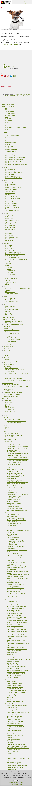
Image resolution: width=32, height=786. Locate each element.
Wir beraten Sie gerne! (8, 7)
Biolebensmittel (9, 182)
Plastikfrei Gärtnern (10, 227)
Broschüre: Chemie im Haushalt (15, 445)
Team (5, 415)
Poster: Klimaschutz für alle (14, 498)
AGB (28, 95)
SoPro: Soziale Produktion (14, 755)
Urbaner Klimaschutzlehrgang (15, 597)
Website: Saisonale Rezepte (14, 508)
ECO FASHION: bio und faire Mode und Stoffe (17, 288)
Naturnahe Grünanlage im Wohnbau (17, 550)
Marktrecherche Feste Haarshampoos (17, 482)
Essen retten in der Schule (14, 610)
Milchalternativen (10, 202)
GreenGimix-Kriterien (13, 338)
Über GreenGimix (12, 341)
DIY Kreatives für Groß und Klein (14, 159)
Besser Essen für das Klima (14, 714)
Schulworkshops (8, 389)
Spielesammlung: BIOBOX (14, 619)
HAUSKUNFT (10, 536)
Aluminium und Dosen (11, 115)
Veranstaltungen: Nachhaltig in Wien (17, 649)
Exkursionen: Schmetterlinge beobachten (18, 606)
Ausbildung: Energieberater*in (15, 584)
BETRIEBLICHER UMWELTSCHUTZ (12, 321)
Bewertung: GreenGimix (13, 719)
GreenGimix (8, 336)
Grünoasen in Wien (12, 534)
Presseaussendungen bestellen (13, 435)
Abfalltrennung (9, 111)
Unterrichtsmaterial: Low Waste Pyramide (18, 633)
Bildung (7, 599)
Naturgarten (8, 224)
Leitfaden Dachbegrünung (14, 473)
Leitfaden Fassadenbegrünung (15, 475)
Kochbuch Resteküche (13, 468)
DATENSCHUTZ (5, 95)
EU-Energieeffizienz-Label (12, 176)
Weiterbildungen (8, 366)
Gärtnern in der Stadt (11, 222)
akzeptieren (16, 780)
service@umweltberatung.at (10, 44)
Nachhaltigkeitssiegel (13, 737)
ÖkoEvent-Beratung (12, 553)
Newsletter (8, 429)
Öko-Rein (8, 331)
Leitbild (7, 404)
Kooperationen (9, 407)
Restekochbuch (11, 753)
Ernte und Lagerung (10, 184)
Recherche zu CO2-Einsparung (15, 696)
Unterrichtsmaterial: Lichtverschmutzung (18, 631)
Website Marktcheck (13, 506)
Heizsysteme (9, 144)
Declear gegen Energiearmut (15, 685)
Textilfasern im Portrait (11, 293)
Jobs (11, 97)
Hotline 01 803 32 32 (13, 514)
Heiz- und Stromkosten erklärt (13, 178)
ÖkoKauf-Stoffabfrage (13, 333)
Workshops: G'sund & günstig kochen (17, 670)
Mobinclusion (11, 548)
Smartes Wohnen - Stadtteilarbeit (16, 567)
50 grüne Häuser (11, 681)
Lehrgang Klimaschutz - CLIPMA (16, 593)
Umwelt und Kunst (12, 627)
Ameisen (9, 267)
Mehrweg (8, 118)
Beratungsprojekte (10, 513)
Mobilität (6, 352)
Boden (7, 217)
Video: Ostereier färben (13, 501)
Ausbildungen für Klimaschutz (13, 257)
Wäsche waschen (10, 292)
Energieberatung (10, 171)
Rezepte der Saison (10, 205)
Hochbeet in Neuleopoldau (14, 537)
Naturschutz (7, 262)
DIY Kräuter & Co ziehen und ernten (15, 157)
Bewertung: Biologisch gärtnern (16, 718)
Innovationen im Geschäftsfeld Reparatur (18, 692)
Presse (15, 97)
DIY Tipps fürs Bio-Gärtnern (13, 161)
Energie (6, 167)
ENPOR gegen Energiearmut (15, 687)
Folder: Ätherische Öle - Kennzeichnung (18, 459)
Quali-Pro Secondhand (13, 749)
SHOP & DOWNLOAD (8, 317)
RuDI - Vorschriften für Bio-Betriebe (17, 746)
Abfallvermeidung (10, 113)
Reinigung (6, 359)
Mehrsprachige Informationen (12, 396)
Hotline (7, 427)
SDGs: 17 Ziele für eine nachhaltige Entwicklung (18, 259)
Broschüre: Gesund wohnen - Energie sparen (19, 448)
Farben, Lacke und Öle (11, 306)
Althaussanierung (10, 133)
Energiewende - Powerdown (15, 725)
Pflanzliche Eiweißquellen (12, 207)
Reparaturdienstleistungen (11, 361)
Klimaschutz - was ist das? (12, 255)
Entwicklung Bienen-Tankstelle (15, 608)
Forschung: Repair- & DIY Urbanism (16, 690)
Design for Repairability (13, 604)
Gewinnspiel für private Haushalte (16, 421)
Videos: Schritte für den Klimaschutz (15, 254)
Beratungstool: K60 (12, 521)
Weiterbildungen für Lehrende (12, 391)
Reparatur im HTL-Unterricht (15, 615)
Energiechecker (11, 525)
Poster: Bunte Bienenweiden (15, 490)
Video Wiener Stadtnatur (14, 650)
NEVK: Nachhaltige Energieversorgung (17, 551)
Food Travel (10, 612)
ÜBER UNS (5, 399)
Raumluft (6, 357)
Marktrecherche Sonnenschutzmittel (17, 483)
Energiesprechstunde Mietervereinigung (18, 530)
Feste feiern (8, 186)
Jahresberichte (9, 409)
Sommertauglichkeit (11, 149)
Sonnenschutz (9, 240)
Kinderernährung (10, 193)
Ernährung (6, 348)
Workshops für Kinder (13, 668)
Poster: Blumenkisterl (13, 492)
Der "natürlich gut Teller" (14, 723)
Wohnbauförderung (10, 151)
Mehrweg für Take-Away (14, 732)
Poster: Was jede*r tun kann (14, 496)
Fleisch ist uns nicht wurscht (13, 187)
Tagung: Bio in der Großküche (15, 626)
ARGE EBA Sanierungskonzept (15, 518)
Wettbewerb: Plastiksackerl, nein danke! (18, 510)
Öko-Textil (8, 344)
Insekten (7, 265)
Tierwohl (6, 296)
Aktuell (6, 108)
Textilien (6, 286)
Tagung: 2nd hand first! (13, 624)
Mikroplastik (8, 120)
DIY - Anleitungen (8, 154)
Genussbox (10, 728)
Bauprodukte (9, 137)
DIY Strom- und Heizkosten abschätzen (16, 164)
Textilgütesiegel (9, 290)
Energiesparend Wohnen (14, 688)
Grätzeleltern (10, 595)
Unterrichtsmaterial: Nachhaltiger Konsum (18, 635)
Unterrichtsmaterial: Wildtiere (15, 647)
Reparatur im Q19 (12, 560)
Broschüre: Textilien (12, 450)
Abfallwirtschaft (8, 323)
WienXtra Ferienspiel (13, 661)
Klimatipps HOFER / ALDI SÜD (15, 541)
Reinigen (7, 311)
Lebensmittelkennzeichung (12, 198)
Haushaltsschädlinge (11, 308)
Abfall (5, 110)
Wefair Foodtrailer (12, 663)
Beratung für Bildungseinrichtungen (13, 392)
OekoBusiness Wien (9, 354)
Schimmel (8, 313)
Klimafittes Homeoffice (11, 309)
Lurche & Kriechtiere (11, 278)
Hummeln (10, 272)
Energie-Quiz (10, 532)
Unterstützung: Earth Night (14, 557)
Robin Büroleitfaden (12, 751)
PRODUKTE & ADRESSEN (9, 319)
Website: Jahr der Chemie (14, 503)
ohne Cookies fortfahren (16, 782)
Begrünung (7, 326)
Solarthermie (9, 148)
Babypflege (8, 233)
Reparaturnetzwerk (12, 559)
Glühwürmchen (11, 270)
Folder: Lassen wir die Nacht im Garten (17, 460)
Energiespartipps (10, 169)
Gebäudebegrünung (10, 142)
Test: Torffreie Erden (12, 699)
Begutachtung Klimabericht (14, 683)
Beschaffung (7, 328)
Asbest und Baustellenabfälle (13, 135)
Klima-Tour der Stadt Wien (14, 613)
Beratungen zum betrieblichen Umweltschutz (19, 712)
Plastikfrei (8, 126)
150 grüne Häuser (12, 516)
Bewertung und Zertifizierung (12, 330)
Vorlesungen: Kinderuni (13, 652)
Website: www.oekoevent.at (15, 505)
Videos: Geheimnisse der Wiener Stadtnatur (17, 386)
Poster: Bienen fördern (13, 489)
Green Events (7, 355)
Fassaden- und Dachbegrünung (14, 220)
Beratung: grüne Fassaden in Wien (16, 520)
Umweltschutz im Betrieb (12, 703)
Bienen (9, 269)
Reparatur (8, 129)
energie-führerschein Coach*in (15, 588)
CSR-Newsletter (8, 346)
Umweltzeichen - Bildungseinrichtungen (18, 756)
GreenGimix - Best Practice (14, 339)
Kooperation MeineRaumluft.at (15, 543)
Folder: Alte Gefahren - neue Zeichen (17, 457)
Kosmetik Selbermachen (12, 237)
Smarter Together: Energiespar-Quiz (17, 622)
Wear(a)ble (10, 654)
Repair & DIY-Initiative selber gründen (15, 127)
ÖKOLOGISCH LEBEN (8, 106)
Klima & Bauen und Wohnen (13, 252)
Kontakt (19, 97)
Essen (5, 180)
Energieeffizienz (8, 350)
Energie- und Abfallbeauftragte (15, 726)
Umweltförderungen (9, 364)
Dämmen (7, 139)
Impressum (27, 94)
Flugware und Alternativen (12, 189)
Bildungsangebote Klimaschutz (15, 603)
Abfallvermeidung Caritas (14, 709)
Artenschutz (8, 263)
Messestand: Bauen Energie (14, 487)
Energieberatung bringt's (14, 523)
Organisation (7, 400)
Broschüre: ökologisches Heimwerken (17, 446)
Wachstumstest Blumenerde (15, 701)
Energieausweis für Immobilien (13, 172)
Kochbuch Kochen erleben (14, 466)
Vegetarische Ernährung (12, 210)
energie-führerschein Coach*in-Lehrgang (16, 376)
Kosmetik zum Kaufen (11, 239)
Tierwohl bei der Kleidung (12, 300)
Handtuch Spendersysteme (14, 730)
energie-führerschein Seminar (13, 378)
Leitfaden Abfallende (13, 471)
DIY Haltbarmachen (10, 156)
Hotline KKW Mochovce (13, 539)
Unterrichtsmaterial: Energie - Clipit (16, 629)
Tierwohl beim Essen (11, 298)
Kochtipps (8, 194)
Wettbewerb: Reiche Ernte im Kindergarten (19, 659)
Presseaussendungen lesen (12, 433)
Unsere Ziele (8, 402)
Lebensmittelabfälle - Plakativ (15, 546)
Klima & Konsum (9, 247)
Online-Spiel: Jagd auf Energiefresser (17, 617)
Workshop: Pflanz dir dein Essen (16, 673)
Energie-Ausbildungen (11, 368)
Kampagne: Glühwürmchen (14, 464)
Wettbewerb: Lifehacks (13, 658)
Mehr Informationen (16, 784)
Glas (6, 117)
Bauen (5, 132)
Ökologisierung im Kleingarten (15, 555)
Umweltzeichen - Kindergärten (15, 764)
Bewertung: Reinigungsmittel (15, 721)
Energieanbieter (9, 174)
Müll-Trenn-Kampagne (13, 734)
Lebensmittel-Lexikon (11, 200)
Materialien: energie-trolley (14, 589)
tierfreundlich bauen (10, 282)
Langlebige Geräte (12, 544)
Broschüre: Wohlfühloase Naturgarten (17, 453)
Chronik (6, 417)
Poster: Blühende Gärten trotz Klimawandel (19, 494)
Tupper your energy (12, 569)
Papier (7, 122)
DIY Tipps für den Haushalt (12, 163)
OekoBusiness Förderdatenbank (16, 744)
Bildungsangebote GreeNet (14, 601)
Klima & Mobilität (10, 248)
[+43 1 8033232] (25, 3)
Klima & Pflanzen (10, 250)
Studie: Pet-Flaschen (12, 697)
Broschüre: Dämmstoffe (13, 452)
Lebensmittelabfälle (11, 196)
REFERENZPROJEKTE (10, 439)
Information (8, 441)
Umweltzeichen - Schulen (14, 762)
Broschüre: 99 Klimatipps (14, 455)
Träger (7, 406)
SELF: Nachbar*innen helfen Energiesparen (19, 566)
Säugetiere (8, 280)
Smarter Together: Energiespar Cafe (17, 620)
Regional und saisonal (11, 203)
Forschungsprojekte (11, 680)
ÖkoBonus (10, 742)
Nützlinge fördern (10, 225)
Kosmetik (6, 232)
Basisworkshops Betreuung (14, 711)
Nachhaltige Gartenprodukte (15, 735)
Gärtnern (6, 213)
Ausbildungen (9, 581)
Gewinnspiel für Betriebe (14, 422)
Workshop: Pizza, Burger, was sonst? (17, 666)
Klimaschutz (7, 243)
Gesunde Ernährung (10, 191)
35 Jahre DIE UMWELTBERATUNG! (15, 419)
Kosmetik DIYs (9, 235)
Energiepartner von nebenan (15, 591)
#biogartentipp (9, 215)
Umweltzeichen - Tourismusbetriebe (17, 765)
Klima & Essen (9, 245)
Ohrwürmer (10, 276)
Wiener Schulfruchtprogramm (15, 665)
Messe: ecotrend (11, 485)
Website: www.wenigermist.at (15, 656)
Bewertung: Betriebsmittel (14, 716)
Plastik (7, 124)
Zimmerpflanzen (10, 229)
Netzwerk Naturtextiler (13, 739)
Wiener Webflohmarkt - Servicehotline (17, 578)
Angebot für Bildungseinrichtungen (13, 324)
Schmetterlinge (11, 274)
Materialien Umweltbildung (11, 384)
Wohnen (6, 304)
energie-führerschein (13, 586)
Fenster (7, 141)
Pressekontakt (9, 437)
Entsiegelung (9, 218)
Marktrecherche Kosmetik (14, 476)
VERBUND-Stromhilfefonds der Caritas (18, 574)
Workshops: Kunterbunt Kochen (16, 672)
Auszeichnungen (10, 411)
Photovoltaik (9, 146)
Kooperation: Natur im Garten (15, 469)
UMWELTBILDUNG (7, 383)
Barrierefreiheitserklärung (18, 95)
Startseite (20, 94)
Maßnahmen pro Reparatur (14, 694)
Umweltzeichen (8, 362)
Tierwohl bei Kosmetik (11, 301)
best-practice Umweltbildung (12, 394)
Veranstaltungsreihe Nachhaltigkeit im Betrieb (18, 380)
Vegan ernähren (9, 209)
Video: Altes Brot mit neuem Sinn (16, 499)
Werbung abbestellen (11, 315)
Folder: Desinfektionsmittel (14, 462)
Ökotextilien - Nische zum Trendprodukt (18, 748)
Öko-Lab (9, 741)
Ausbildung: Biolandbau (13, 582)
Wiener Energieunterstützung (15, 576)
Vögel (7, 284)
